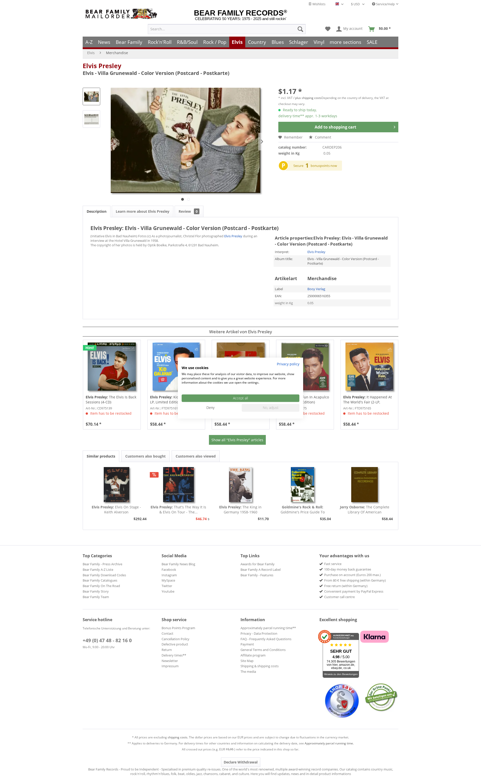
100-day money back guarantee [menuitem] (347, 569)
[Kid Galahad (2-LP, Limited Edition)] (176, 367)
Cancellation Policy (175, 639)
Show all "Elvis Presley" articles (237, 439)
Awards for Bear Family (258, 564)
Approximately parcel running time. (329, 743)
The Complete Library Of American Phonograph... (364, 510)
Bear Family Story (96, 591)
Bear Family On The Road (101, 586)
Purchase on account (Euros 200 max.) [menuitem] (352, 575)
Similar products (101, 456)
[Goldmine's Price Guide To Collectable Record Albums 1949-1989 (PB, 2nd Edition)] (302, 484)
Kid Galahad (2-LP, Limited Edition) (174, 399)
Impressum (170, 666)
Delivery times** (174, 655)
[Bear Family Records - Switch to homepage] (122, 14)
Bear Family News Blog (178, 564)
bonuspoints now (324, 165)
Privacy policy (288, 364)
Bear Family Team (96, 597)
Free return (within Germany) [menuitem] (346, 586)
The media (248, 671)
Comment (322, 137)
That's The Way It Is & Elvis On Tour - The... (178, 509)
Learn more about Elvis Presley (142, 211)
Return (167, 649)
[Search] (300, 29)
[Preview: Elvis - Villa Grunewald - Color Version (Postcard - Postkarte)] (91, 96)
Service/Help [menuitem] (385, 4)
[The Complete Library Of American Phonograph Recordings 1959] (364, 484)
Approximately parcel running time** (268, 628)
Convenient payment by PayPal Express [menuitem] (353, 591)
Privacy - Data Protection (259, 633)
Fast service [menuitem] (332, 564)
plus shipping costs (308, 98)
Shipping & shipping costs (260, 666)
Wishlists (318, 4)
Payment (247, 644)
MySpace (168, 580)
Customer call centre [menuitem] (339, 597)
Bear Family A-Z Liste (98, 569)
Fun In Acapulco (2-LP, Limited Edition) (304, 399)
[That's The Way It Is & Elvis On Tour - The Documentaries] (178, 484)
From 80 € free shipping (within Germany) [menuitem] (355, 580)
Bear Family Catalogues (100, 580)
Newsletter (170, 660)
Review (188, 211)
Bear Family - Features (257, 575)
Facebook (169, 569)
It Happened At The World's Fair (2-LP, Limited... (367, 400)
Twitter (167, 586)
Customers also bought (145, 456)
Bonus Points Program (178, 628)
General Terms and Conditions (263, 649)
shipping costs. (178, 737)
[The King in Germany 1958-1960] (240, 484)
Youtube (168, 591)
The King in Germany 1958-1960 (240, 509)
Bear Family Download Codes (104, 575)
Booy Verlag (316, 289)
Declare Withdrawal (241, 762)
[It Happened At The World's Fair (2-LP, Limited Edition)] (369, 367)
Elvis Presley (102, 65)
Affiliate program (253, 655)
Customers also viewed (196, 456)
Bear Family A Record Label (261, 569)
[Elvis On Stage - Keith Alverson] (116, 484)
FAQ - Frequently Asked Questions (266, 639)
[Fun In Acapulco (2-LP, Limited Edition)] (305, 367)
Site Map (247, 660)
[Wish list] (328, 29)
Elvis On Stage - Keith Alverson (116, 509)
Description (96, 211)
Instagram (169, 575)
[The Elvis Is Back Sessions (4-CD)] (112, 367)
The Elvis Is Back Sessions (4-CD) (111, 399)
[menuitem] (227, 29)
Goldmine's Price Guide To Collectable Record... (303, 510)
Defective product (175, 644)
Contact (167, 633)
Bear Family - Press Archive (102, 564)
